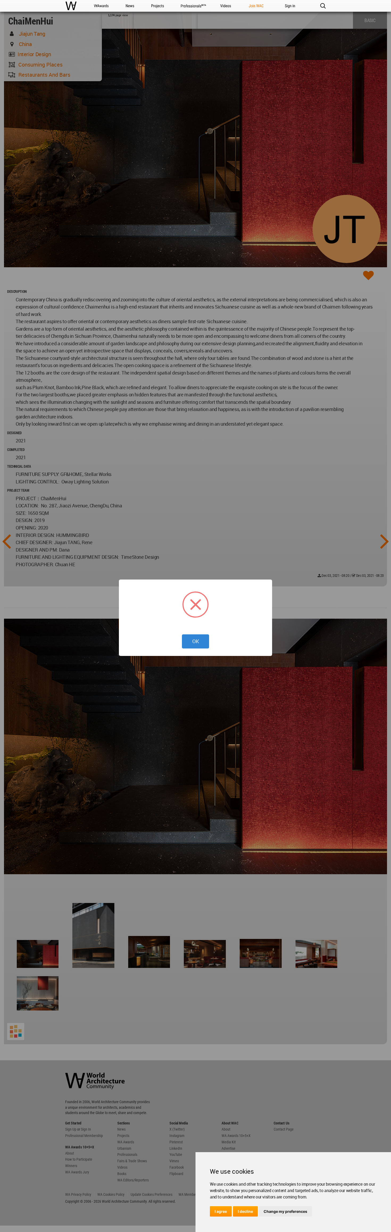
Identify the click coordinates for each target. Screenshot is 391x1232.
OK (195, 641)
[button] (322, 6)
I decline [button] (245, 1211)
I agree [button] (221, 1211)
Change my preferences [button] (285, 1211)
